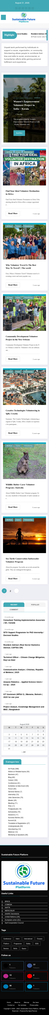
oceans (39, 939)
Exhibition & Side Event (16, 786)
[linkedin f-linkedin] (26, 8)
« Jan (24, 752)
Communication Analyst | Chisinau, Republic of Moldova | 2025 (23, 671)
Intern (18, 939)
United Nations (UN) (12, 916)
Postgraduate (13, 809)
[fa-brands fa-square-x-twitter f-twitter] (23, 8)
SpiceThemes (32, 1011)
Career (33, 37)
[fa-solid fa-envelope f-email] (29, 8)
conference (7, 939)
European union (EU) (13, 920)
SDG (37, 943)
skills (15, 948)
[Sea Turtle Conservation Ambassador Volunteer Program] (24, 534)
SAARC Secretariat (12, 913)
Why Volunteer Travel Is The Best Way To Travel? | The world (21, 266)
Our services (22, 1005)
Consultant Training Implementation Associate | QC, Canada (24, 621)
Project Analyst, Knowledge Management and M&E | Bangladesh (23, 708)
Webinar (11, 832)
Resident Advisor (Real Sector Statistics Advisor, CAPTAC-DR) (21, 646)
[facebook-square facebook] (16, 8)
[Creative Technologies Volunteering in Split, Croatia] (24, 386)
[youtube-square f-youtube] (32, 8)
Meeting (11, 803)
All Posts (27, 37)
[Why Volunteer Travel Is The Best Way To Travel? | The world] (24, 241)
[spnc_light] (45, 18)
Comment (14, 609)
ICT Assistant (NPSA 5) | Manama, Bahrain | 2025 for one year (23, 695)
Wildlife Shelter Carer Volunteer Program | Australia (20, 486)
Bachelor (11, 774)
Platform (6, 943)
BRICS (7, 901)
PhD (9, 806)
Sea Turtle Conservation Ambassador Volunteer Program (22, 560)
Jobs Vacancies (41, 37)
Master (10, 800)
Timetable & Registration (17, 823)
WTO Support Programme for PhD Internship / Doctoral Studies (23, 633)
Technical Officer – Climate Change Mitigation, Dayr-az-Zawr (24, 658)
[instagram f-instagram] (19, 8)
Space (24, 948)
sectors (6, 948)
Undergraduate (13, 826)
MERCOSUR (10, 910)
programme (18, 943)
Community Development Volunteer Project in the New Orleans (22, 338)
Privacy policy (34, 1005)
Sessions (11, 814)
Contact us (10, 1005)
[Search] (41, 18)
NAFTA (7, 907)
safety (28, 943)
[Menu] (3, 17)
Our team (36, 1002)
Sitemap (26, 1002)
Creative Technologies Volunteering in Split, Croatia (23, 412)
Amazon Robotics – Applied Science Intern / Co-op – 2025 (23, 683)
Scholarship (12, 812)
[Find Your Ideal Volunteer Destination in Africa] (24, 167)
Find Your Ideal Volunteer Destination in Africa (22, 192)
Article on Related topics (17, 771)
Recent (13, 604)
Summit (11, 820)
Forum (10, 789)
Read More (19, 133)
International (28, 939)
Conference (12, 783)
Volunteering (28, 98)
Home (9, 1002)
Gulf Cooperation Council (14, 923)
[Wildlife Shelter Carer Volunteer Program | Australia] (24, 460)
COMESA (8, 904)
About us (17, 1002)
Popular (35, 604)
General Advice (14, 791)
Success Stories (14, 817)
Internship (12, 794)
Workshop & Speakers (16, 834)
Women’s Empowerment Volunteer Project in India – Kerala (26, 105)
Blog (10, 777)
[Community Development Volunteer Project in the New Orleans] (24, 312)
